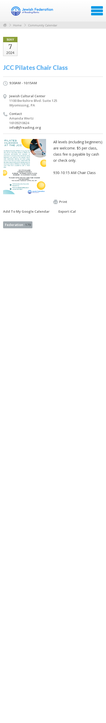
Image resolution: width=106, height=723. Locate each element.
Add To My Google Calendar (26, 211)
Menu (97, 10)
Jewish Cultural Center (27, 96)
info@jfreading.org (25, 127)
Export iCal (67, 211)
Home (5, 25)
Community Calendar (42, 25)
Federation (18, 224)
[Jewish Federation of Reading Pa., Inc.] (32, 12)
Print (63, 201)
